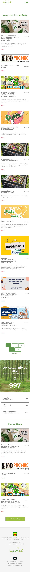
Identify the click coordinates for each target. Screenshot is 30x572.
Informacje (7, 405)
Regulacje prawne (11, 412)
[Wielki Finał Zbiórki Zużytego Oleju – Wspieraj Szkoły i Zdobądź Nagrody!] (15, 82)
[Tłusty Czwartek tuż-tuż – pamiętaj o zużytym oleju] (15, 117)
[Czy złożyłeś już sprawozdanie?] (15, 181)
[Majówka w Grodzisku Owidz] (15, 58)
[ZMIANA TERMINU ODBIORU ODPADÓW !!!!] (15, 149)
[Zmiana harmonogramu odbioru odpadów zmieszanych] (15, 245)
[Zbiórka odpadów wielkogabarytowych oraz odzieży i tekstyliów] (15, 26)
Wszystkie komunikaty (13, 519)
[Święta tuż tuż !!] (15, 211)
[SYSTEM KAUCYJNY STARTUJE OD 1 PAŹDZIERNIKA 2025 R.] (15, 312)
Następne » (15, 353)
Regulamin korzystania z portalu (15, 544)
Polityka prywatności (15, 542)
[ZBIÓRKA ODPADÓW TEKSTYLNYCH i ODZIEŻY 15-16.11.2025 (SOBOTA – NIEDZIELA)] (15, 283)
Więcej (2, 49)
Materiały (8, 398)
